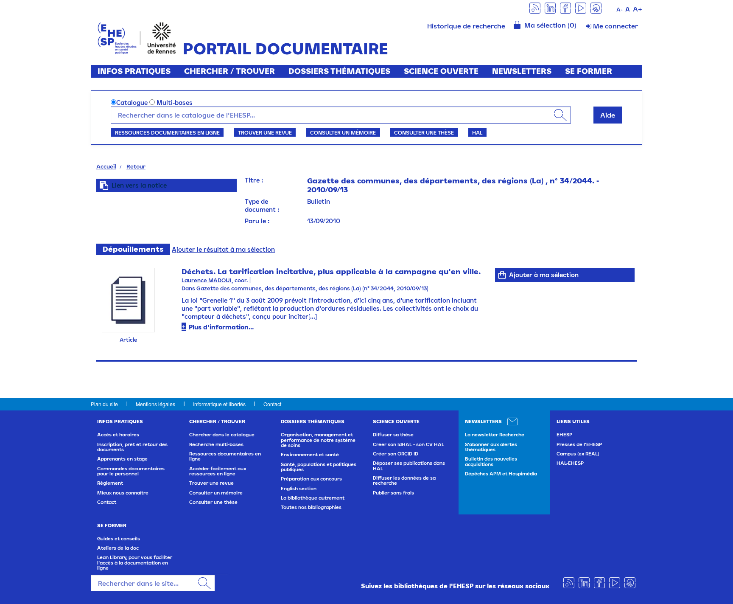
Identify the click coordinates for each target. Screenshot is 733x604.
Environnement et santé (310, 454)
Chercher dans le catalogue (222, 434)
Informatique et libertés (219, 403)
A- (619, 9)
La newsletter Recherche (494, 434)
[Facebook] (565, 7)
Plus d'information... (221, 327)
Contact (272, 403)
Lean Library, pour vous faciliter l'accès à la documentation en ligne (134, 562)
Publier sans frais (393, 492)
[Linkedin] (550, 7)
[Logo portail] (137, 37)
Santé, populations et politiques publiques (318, 467)
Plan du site (104, 403)
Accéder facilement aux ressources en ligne (217, 471)
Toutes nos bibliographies (311, 507)
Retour (135, 166)
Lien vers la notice (139, 185)
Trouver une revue (265, 132)
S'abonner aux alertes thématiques (491, 447)
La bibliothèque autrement (312, 497)
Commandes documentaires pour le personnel (131, 471)
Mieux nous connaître (122, 492)
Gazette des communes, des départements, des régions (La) (426, 181)
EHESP (564, 434)
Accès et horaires (118, 434)
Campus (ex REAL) (578, 453)
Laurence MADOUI (207, 280)
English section (298, 488)
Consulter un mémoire (343, 132)
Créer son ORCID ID (395, 453)
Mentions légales (155, 403)
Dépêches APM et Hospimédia (501, 473)
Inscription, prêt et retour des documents (132, 447)
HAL (477, 132)
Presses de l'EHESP (579, 444)
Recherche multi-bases (216, 444)
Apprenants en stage (122, 458)
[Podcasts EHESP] (596, 7)
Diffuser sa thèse (393, 434)
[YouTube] (580, 7)
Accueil (106, 166)
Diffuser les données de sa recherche (404, 480)
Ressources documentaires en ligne (167, 132)
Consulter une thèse (424, 132)
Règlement (110, 483)
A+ (637, 9)
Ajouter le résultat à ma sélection (223, 249)
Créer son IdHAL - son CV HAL (408, 444)
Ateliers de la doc (118, 548)
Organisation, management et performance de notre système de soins (318, 440)
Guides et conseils (118, 538)
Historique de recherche (466, 26)
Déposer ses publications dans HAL (409, 466)
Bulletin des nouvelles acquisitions (491, 461)
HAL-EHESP (570, 463)
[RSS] (534, 7)
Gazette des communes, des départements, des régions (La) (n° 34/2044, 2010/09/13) (312, 288)
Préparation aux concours (311, 478)
